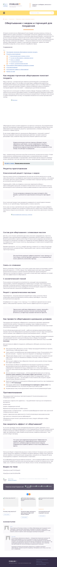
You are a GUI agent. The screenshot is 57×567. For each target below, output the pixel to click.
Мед (4, 509)
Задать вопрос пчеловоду (41, 564)
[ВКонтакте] (27, 494)
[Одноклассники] (29, 494)
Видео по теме (11, 71)
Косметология (41, 509)
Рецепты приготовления (13, 54)
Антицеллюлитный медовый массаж (44, 512)
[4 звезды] (44, 486)
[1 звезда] (27, 486)
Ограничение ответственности (42, 559)
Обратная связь (39, 561)
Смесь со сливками (15, 59)
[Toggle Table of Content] (4, 50)
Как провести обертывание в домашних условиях (20, 65)
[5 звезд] (49, 486)
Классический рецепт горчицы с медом (20, 56)
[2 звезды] (33, 486)
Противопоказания (12, 67)
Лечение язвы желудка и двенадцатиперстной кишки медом (28, 513)
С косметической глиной (16, 61)
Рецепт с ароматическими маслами (19, 63)
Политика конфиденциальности (42, 562)
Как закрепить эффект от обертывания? (18, 69)
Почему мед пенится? (9, 511)
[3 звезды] (38, 486)
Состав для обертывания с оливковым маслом (22, 57)
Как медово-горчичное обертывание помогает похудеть (22, 52)
